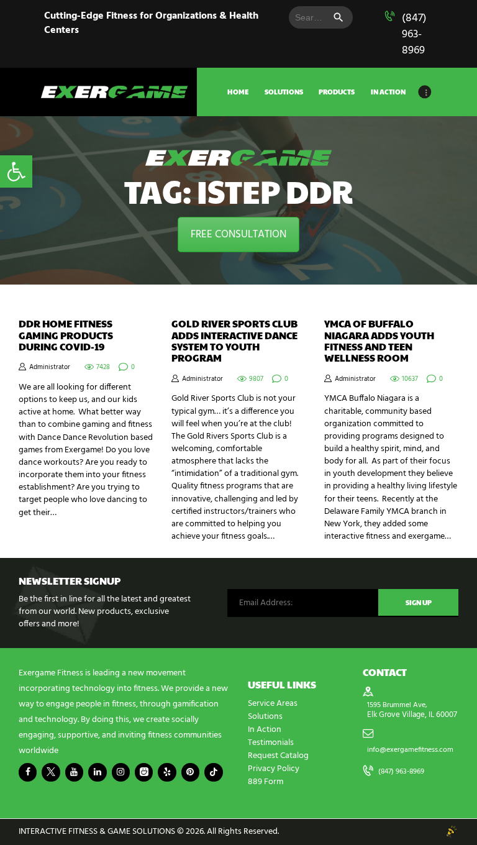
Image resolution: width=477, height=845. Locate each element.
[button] (16, 171)
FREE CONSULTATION (238, 234)
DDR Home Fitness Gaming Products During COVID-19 (66, 335)
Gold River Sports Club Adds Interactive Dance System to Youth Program (234, 341)
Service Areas (273, 704)
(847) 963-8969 (414, 34)
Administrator (49, 367)
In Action (264, 730)
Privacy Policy (273, 769)
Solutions (265, 717)
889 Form (265, 782)
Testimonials (271, 743)
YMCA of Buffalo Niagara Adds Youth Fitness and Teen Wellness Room (379, 341)
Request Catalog (278, 756)
